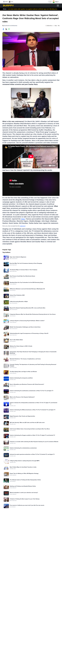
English (50, 1)
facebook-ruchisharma (10, 25)
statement (22, 226)
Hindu (23, 219)
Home (4, 9)
